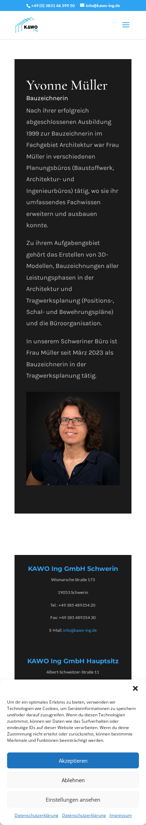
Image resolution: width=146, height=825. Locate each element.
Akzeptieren (73, 760)
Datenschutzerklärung (36, 815)
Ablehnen (73, 780)
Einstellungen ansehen (73, 799)
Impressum (121, 815)
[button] (135, 688)
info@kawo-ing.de (80, 630)
